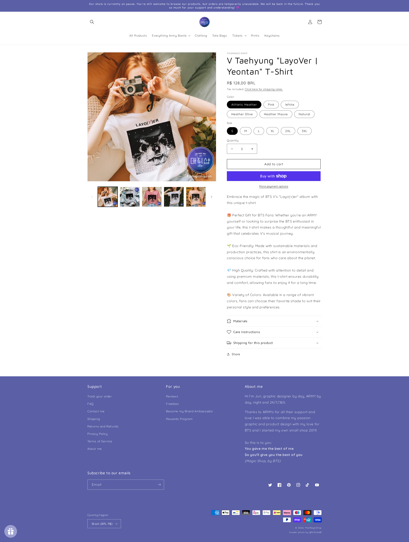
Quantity (232, 140)
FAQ (90, 404)
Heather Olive (242, 114)
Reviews (172, 396)
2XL (288, 131)
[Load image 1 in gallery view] (108, 197)
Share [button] (236, 354)
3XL (304, 131)
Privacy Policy (97, 434)
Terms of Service (99, 441)
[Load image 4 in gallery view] (174, 197)
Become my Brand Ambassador (189, 411)
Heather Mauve (276, 114)
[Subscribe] (159, 485)
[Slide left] (92, 196)
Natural (304, 114)
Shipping (93, 419)
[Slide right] (211, 196)
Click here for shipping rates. (264, 89)
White (289, 104)
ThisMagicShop (313, 527)
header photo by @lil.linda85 (305, 532)
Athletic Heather (244, 104)
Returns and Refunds (102, 426)
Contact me (96, 411)
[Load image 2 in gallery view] (130, 197)
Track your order (99, 396)
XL (272, 131)
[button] (92, 22)
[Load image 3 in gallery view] (152, 197)
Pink (271, 104)
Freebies (172, 404)
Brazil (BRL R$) (102, 523)
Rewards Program (179, 419)
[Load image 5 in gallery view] (196, 197)
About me (94, 449)
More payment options (273, 186)
